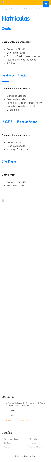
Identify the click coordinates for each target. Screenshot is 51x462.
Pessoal (7, 447)
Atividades (33, 439)
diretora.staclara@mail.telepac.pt (19, 420)
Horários (32, 443)
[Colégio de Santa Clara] (15, 2)
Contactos (8, 443)
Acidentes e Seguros (12, 439)
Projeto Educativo (36, 447)
